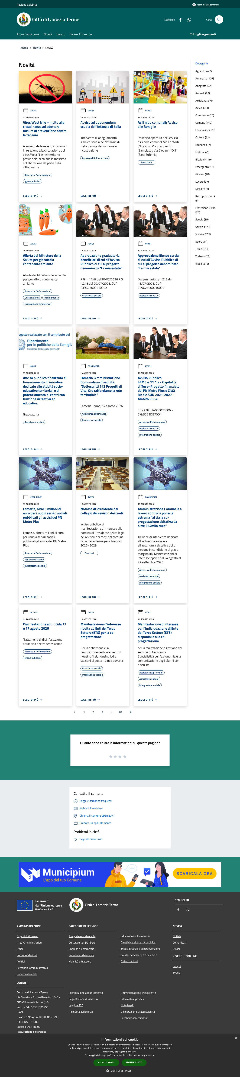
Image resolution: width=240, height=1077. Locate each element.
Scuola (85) (202, 219)
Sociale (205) (203, 234)
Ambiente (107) (204, 78)
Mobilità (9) (202, 189)
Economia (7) (203, 145)
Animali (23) (202, 93)
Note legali (127, 1005)
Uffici (20, 949)
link (153, 1055)
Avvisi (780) (202, 108)
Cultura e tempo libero (82, 942)
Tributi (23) (201, 249)
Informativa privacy (132, 999)
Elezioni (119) (203, 159)
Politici (21, 961)
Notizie (34, 612)
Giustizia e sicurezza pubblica (138, 942)
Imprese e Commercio (81, 949)
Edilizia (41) (202, 152)
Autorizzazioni (129, 961)
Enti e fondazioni (27, 955)
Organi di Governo (27, 936)
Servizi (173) (202, 227)
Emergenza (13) (204, 167)
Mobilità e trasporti (80, 961)
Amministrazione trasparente (138, 993)
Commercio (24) (204, 115)
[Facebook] (179, 19)
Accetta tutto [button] (106, 1062)
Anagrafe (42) (203, 86)
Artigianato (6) (204, 100)
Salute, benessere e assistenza (139, 955)
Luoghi (177, 966)
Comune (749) (203, 122)
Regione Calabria (27, 4)
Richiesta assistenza (81, 1011)
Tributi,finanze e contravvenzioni (140, 949)
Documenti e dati (27, 974)
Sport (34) (201, 241)
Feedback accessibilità (134, 1018)
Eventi (176, 972)
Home (24, 47)
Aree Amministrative (29, 942)
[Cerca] (219, 19)
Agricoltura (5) (203, 71)
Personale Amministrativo (32, 968)
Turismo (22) (202, 256)
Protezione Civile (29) (205, 210)
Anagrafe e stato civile (82, 936)
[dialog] (120, 1055)
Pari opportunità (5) (205, 198)
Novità (37, 47)
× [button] (236, 1038)
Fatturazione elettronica (31, 1031)
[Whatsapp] (187, 19)
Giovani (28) (202, 174)
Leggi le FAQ (76, 1005)
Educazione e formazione (135, 936)
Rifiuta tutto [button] (134, 1062)
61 (120, 712)
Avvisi (33, 110)
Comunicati (93, 366)
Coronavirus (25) (205, 130)
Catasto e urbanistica (81, 955)
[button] (120, 1071)
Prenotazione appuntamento (86, 993)
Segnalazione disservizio (83, 999)
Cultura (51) (202, 137)
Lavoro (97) (202, 181)
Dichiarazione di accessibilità (138, 1011)
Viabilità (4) (202, 263)
